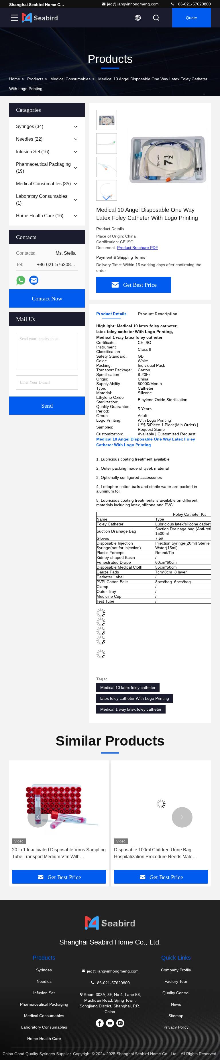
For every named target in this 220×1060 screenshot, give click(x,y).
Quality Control (175, 993)
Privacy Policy (176, 1027)
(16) (32, 151)
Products (35, 79)
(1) (41, 200)
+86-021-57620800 (193, 4)
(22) (29, 139)
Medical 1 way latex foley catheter (131, 709)
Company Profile (176, 970)
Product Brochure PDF (137, 247)
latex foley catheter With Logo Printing (134, 698)
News (176, 1004)
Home (14, 79)
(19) (43, 168)
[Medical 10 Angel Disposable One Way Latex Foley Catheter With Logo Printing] (167, 158)
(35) (43, 183)
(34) (29, 126)
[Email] (34, 280)
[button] (106, 198)
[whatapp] (21, 280)
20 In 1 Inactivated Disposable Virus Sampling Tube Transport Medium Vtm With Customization (59, 853)
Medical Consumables (70, 79)
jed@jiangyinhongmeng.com (133, 4)
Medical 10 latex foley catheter (128, 687)
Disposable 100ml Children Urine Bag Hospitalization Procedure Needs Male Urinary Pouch (153, 853)
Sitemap (175, 1015)
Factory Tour (175, 981)
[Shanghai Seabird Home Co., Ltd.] (40, 18)
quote (191, 17)
